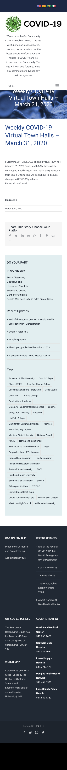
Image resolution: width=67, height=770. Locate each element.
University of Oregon (48, 497)
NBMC (12, 441)
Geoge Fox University (19, 412)
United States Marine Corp (21, 497)
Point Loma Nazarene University (24, 463)
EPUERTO (39, 726)
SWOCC (36, 486)
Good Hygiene (14, 281)
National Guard (44, 435)
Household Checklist (18, 286)
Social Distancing (16, 277)
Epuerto (51, 407)
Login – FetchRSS (18, 331)
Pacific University (44, 458)
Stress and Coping (16, 290)
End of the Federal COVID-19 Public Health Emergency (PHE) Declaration (48, 553)
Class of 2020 (15, 384)
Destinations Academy (20, 401)
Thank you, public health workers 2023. (30, 347)
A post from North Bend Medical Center (30, 355)
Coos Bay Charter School (38, 384)
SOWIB (40, 480)
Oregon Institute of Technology (24, 452)
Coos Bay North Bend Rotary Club (25, 389)
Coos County (51, 389)
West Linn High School (20, 503)
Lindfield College (17, 418)
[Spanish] (44, 6)
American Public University (22, 378)
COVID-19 (13, 395)
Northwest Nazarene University (24, 446)
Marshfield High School (20, 429)
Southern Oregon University (22, 475)
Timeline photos (17, 339)
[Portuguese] (49, 6)
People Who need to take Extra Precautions (30, 299)
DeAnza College (30, 395)
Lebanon (37, 412)
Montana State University (21, 435)
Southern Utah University (20, 480)
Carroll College (46, 378)
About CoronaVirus (15, 557)
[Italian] (54, 6)
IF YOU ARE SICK (16, 270)
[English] (39, 6)
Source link (11, 200)
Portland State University (20, 469)
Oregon (46, 446)
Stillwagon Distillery (18, 486)
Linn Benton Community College (24, 424)
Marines (48, 424)
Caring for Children (17, 294)
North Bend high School (30, 441)
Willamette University (45, 503)
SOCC (39, 469)
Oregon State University (20, 458)
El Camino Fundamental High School (26, 407)
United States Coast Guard (21, 492)
